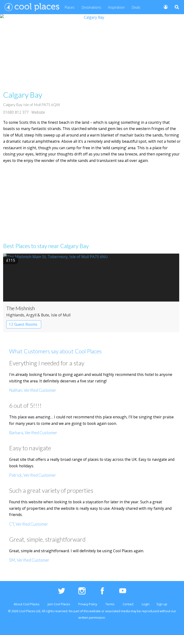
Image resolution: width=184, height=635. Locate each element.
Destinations (91, 7)
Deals (136, 7)
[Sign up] (164, 6)
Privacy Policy (87, 604)
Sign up (161, 604)
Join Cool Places (59, 604)
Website (38, 112)
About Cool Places (26, 604)
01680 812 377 (16, 112)
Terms (109, 604)
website (95, 611)
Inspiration (116, 7)
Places (70, 7)
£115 (10, 260)
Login (146, 604)
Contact (128, 604)
